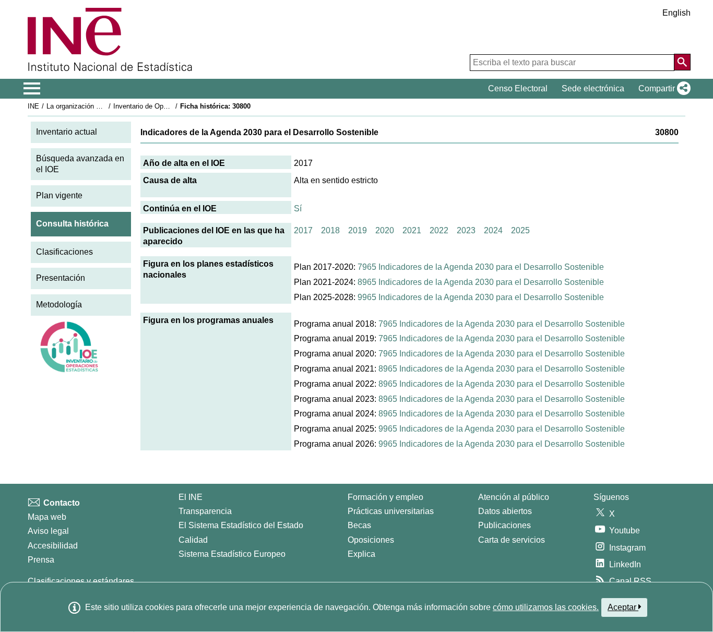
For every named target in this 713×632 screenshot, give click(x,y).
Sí (298, 208)
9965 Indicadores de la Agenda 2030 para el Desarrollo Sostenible (481, 297)
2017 (303, 230)
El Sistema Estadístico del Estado (241, 525)
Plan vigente (59, 195)
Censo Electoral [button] (518, 88)
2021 (411, 230)
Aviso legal (48, 531)
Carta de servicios (511, 539)
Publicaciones (504, 525)
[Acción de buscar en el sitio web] (682, 62)
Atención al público (513, 497)
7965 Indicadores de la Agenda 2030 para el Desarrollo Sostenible (481, 267)
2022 (439, 230)
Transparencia (205, 511)
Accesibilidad (53, 545)
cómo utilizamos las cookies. (546, 607)
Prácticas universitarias (391, 511)
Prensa (41, 559)
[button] (662, 88)
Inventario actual (66, 131)
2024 (493, 230)
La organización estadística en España (105, 106)
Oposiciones (371, 539)
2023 (466, 230)
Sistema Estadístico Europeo (232, 554)
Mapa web (47, 516)
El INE (191, 497)
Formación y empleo (385, 497)
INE (33, 106)
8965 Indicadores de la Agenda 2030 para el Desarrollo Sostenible (481, 282)
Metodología (59, 304)
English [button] (676, 12)
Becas (359, 525)
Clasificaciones (64, 251)
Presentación (60, 277)
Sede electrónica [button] (593, 88)
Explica (361, 554)
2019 (357, 230)
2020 (384, 230)
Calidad (193, 539)
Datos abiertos (505, 511)
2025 (520, 230)
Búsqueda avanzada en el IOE (80, 164)
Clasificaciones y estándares (81, 581)
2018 (330, 230)
